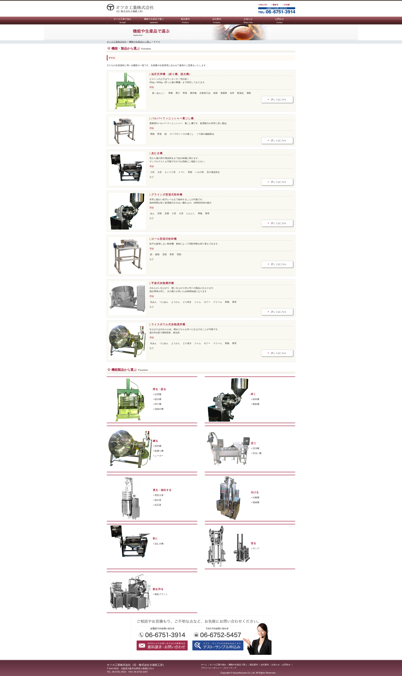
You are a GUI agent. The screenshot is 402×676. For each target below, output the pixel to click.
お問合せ (279, 20)
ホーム (204, 664)
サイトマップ (230, 668)
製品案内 (185, 20)
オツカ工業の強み (122, 20)
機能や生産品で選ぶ (154, 20)
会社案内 (216, 20)
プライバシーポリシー (211, 668)
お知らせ (248, 20)
